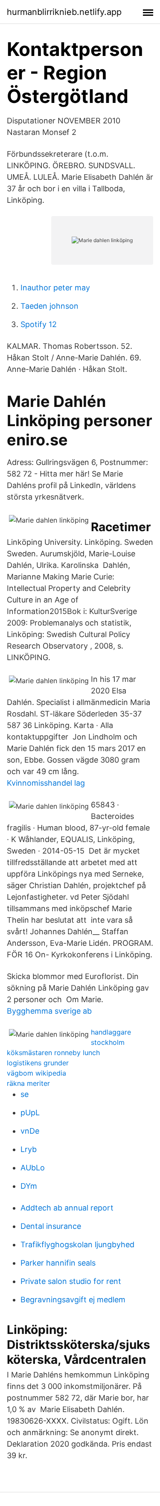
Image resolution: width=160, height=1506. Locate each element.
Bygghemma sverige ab (49, 1010)
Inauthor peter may (55, 287)
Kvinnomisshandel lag (46, 782)
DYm (28, 1185)
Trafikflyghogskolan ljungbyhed (77, 1244)
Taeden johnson (49, 305)
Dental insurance (50, 1226)
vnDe (29, 1130)
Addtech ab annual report (66, 1207)
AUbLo (32, 1167)
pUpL (30, 1112)
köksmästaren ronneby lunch (53, 1052)
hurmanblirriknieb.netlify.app (64, 12)
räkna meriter (28, 1083)
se (24, 1094)
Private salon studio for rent (70, 1281)
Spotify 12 (38, 324)
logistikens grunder (38, 1063)
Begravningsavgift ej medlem (72, 1299)
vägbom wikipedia (36, 1073)
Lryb (28, 1149)
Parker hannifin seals (58, 1262)
